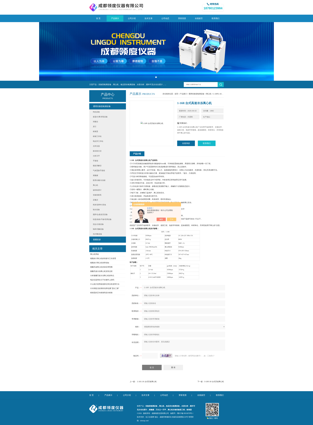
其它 (94, 127)
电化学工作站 (98, 141)
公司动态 (165, 18)
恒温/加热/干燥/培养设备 (102, 219)
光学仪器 (96, 146)
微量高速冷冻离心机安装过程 (101, 271)
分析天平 (96, 156)
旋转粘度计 (97, 190)
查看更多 (97, 240)
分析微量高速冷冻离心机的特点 (102, 275)
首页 (176, 94)
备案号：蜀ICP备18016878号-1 (181, 413)
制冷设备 (96, 210)
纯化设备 (96, 112)
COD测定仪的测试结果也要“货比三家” (104, 288)
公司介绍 (132, 18)
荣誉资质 (182, 18)
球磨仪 (95, 122)
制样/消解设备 (98, 229)
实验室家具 (97, 195)
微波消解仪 (97, 166)
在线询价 (186, 143)
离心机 (208, 94)
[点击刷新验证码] (166, 356)
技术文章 (148, 18)
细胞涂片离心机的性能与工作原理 (103, 258)
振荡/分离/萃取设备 (100, 117)
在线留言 (199, 18)
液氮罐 (95, 175)
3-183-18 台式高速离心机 (214, 381)
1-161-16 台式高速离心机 (147, 381)
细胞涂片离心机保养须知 (99, 263)
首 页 (98, 18)
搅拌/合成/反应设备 (100, 214)
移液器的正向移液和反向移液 (101, 293)
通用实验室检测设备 (196, 94)
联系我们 (215, 18)
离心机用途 (94, 254)
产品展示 (115, 18)
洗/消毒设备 (97, 234)
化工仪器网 (149, 417)
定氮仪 (95, 200)
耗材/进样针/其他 (99, 205)
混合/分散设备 (98, 224)
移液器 (95, 131)
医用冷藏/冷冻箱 (99, 180)
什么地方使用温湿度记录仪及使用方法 (104, 284)
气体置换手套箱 (99, 170)
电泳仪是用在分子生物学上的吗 (102, 280)
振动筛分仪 (97, 151)
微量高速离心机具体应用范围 (101, 267)
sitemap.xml (144, 421)
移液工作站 (97, 136)
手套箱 (95, 161)
